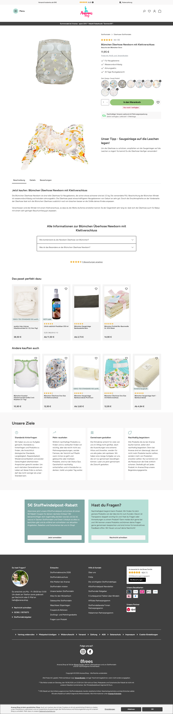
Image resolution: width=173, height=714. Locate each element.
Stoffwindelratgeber (22, 617)
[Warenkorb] (159, 11)
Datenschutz (115, 634)
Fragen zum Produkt (58, 619)
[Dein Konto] (154, 11)
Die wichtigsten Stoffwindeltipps (102, 582)
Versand (82, 634)
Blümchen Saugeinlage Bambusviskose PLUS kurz (83, 397)
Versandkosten (80, 678)
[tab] (19, 180)
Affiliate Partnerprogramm (99, 600)
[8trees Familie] (86, 661)
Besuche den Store (111, 47)
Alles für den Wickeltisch (60, 596)
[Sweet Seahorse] (114, 92)
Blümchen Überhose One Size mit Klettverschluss (55, 397)
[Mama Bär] (148, 84)
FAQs (90, 577)
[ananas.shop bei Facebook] (90, 652)
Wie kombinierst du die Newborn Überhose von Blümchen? (64, 240)
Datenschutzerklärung (47, 711)
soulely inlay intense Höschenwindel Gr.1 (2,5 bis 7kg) (26, 327)
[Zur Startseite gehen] (86, 12)
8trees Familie (79, 664)
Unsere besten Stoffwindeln (62, 591)
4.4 (117, 40)
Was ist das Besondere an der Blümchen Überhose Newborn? (64, 247)
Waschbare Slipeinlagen (60, 605)
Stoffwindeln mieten (59, 586)
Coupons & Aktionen (58, 610)
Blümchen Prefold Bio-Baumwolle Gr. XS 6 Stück (116, 327)
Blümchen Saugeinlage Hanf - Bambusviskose (145, 397)
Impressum (130, 634)
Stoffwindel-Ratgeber (97, 591)
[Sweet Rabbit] (122, 84)
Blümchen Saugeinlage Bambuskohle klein (82, 327)
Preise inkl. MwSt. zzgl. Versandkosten (114, 55)
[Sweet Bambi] (105, 92)
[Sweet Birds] (114, 84)
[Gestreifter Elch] (139, 84)
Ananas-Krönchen (114, 694)
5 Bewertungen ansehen (92, 262)
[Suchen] (144, 11)
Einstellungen (110, 709)
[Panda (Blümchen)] (157, 84)
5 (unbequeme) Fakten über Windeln (103, 596)
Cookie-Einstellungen (148, 634)
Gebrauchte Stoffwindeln (61, 600)
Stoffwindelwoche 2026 (60, 572)
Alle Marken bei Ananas (60, 582)
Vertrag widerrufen (25, 634)
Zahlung (93, 634)
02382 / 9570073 (21, 612)
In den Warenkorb (132, 102)
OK (152, 709)
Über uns (92, 572)
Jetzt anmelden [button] (54, 537)
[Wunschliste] (149, 11)
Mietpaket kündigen (47, 634)
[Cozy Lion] (131, 84)
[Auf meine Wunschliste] (158, 102)
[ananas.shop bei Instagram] (83, 652)
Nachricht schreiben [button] (118, 537)
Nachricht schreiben (22, 608)
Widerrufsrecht (67, 634)
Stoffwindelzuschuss (59, 577)
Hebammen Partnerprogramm (100, 613)
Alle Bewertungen (136, 580)
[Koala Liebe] (105, 84)
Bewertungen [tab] (46, 180)
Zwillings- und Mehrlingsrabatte (63, 615)
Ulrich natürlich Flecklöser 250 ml (56, 326)
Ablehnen (131, 709)
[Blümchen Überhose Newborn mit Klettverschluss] (54, 61)
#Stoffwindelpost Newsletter (100, 586)
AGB (103, 634)
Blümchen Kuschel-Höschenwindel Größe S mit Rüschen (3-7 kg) (24, 397)
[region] (54, 61)
